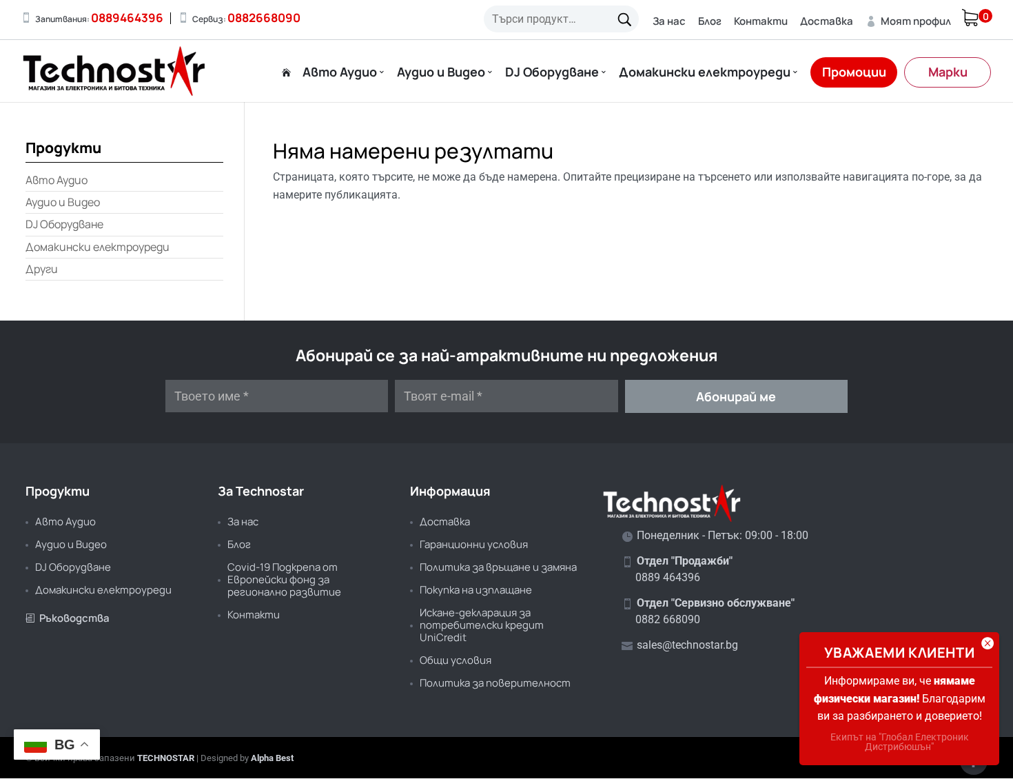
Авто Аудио (340, 72)
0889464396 (127, 18)
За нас (669, 21)
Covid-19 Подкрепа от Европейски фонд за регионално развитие (284, 579)
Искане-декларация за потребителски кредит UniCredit (482, 625)
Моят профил (908, 21)
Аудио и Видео (441, 72)
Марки (948, 71)
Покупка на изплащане (476, 590)
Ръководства (67, 618)
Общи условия (455, 660)
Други (41, 268)
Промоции (854, 71)
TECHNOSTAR (165, 758)
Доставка (826, 21)
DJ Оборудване (552, 72)
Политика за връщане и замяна (498, 567)
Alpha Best (272, 758)
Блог (710, 21)
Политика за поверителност (495, 683)
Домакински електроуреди (704, 72)
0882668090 (263, 18)
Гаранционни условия (474, 544)
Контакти (761, 21)
